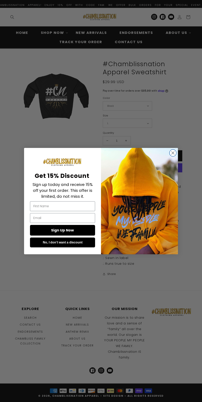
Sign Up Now (62, 230)
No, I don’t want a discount (62, 242)
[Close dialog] (172, 152)
